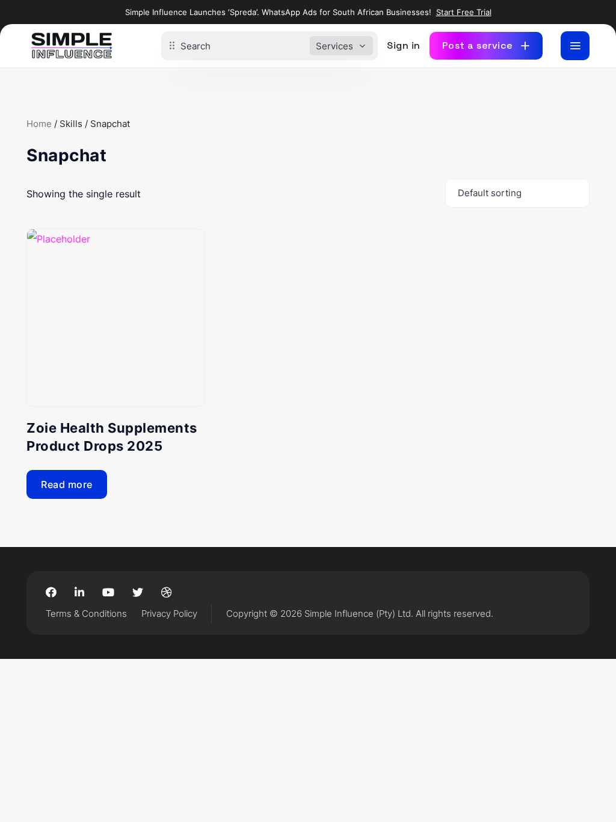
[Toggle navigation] (575, 45)
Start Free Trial (463, 12)
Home (39, 124)
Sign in (403, 45)
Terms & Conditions (86, 613)
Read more (67, 484)
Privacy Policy (169, 613)
